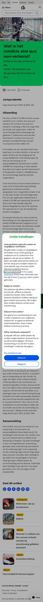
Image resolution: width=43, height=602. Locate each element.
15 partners (22, 277)
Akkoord (21, 358)
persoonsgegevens (12, 272)
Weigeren (21, 364)
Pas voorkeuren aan (12, 353)
